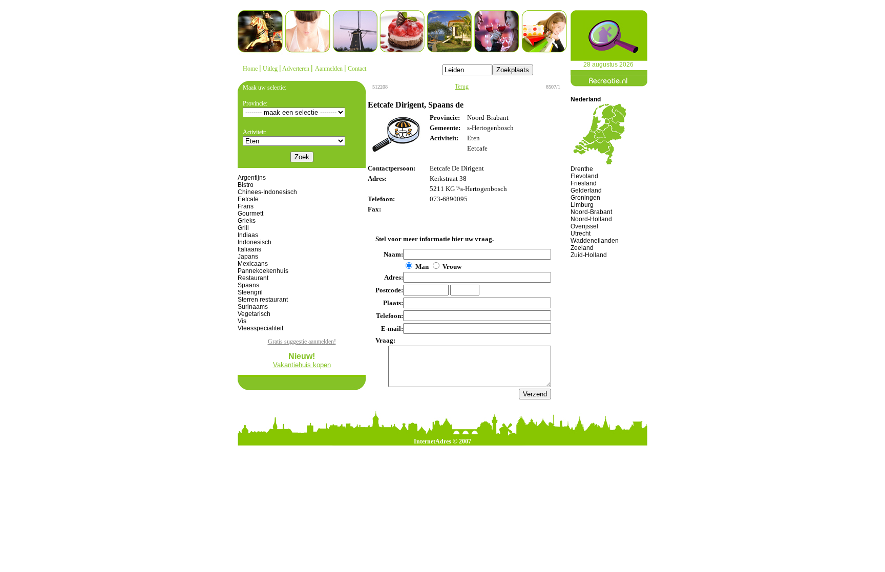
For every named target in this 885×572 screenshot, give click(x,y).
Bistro (246, 184)
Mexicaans (253, 263)
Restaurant (253, 278)
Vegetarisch (254, 313)
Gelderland (586, 190)
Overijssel (584, 226)
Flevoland (584, 176)
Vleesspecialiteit (260, 328)
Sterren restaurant (263, 299)
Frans (246, 206)
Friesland (584, 183)
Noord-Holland (591, 219)
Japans (248, 256)
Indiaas (248, 235)
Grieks (247, 220)
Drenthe (582, 169)
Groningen (585, 197)
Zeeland (582, 247)
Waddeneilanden (595, 240)
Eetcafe (248, 199)
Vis (242, 321)
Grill (243, 227)
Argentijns (252, 177)
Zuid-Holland (589, 255)
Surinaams (253, 306)
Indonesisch (254, 242)
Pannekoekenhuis (263, 270)
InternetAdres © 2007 (442, 441)
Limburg (582, 204)
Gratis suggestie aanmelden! (302, 341)
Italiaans (249, 249)
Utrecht (581, 233)
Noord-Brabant (591, 212)
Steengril (250, 292)
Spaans (248, 285)
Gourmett (250, 213)
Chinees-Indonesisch (267, 192)
